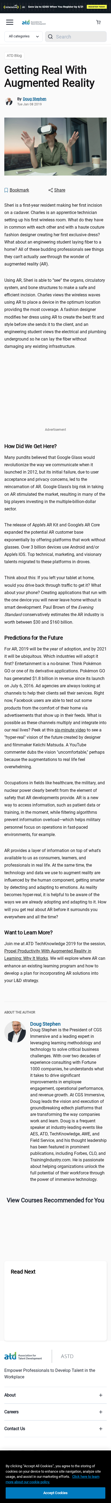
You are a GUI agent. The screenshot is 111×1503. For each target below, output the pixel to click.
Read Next (23, 1271)
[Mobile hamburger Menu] (9, 22)
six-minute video (70, 730)
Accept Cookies (55, 1493)
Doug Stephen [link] (34, 99)
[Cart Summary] (100, 22)
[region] (55, 1476)
